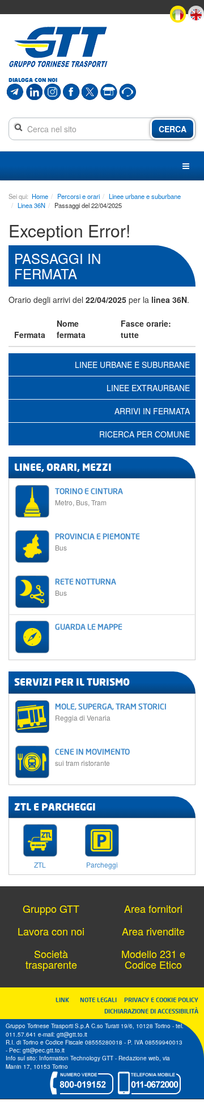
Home (40, 196)
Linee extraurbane (148, 387)
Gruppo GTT (51, 908)
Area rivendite (153, 931)
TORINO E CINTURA (89, 496)
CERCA (172, 129)
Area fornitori (153, 908)
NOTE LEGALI (101, 999)
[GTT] (58, 47)
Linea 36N (31, 205)
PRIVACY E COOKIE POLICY (161, 999)
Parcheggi (102, 864)
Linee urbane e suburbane (145, 196)
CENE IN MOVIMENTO (92, 757)
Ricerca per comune (144, 434)
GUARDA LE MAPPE (88, 626)
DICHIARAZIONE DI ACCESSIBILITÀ (151, 1011)
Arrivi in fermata (152, 411)
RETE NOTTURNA (85, 587)
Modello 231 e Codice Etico (153, 959)
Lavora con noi (51, 931)
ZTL (40, 864)
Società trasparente (51, 959)
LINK (66, 999)
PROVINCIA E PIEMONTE (97, 541)
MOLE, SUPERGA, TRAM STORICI (111, 711)
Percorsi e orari (78, 196)
